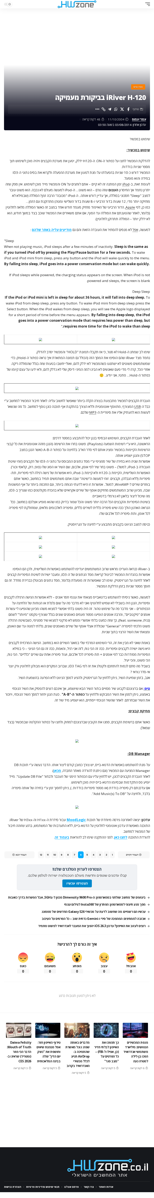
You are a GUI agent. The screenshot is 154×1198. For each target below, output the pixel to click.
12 (41, 854)
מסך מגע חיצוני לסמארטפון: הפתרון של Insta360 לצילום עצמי (105, 904)
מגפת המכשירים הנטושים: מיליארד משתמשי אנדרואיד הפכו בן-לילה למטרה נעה (135, 1051)
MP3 (92, 412)
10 (54, 854)
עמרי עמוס (139, 119)
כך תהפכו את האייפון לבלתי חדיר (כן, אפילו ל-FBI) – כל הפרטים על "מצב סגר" (106, 1051)
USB (137, 406)
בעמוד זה (62, 837)
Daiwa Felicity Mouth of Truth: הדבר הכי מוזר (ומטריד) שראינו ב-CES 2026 (19, 1051)
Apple (130, 207)
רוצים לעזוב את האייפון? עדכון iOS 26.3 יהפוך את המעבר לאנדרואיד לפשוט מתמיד (92, 926)
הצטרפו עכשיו (77, 883)
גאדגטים (138, 86)
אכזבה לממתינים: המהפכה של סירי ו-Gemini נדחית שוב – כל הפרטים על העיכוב (94, 918)
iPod (126, 184)
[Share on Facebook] (128, 109)
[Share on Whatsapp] (116, 109)
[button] (146, 4)
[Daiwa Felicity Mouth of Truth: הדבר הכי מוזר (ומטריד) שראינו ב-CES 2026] (18, 1030)
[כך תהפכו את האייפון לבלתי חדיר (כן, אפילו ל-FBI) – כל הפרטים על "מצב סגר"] (106, 1030)
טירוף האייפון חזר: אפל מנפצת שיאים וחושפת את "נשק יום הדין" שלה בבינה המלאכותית (48, 1051)
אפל (135, 229)
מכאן (57, 770)
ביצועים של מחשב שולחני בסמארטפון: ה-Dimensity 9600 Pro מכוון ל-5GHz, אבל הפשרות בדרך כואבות (77, 897)
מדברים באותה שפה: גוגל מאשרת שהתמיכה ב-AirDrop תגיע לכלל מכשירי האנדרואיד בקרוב (77, 1054)
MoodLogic (76, 819)
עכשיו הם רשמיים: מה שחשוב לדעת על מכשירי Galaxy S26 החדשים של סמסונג (94, 911)
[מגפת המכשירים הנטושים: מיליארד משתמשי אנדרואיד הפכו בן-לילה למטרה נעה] (135, 1030)
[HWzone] (77, 4)
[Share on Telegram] (109, 109)
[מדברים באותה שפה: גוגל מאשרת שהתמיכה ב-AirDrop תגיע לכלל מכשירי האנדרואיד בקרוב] (77, 1030)
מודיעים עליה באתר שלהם (52, 229)
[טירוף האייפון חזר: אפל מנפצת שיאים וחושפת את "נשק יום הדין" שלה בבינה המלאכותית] (48, 1030)
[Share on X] (122, 109)
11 (48, 854)
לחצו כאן (120, 837)
